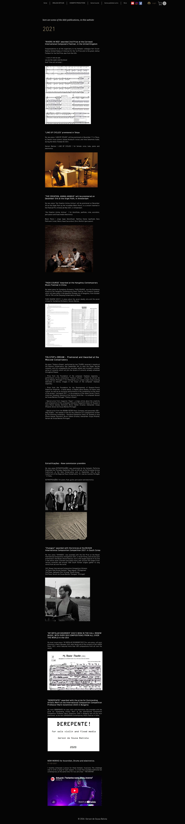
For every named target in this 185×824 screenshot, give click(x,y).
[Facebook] (140, 3)
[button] (162, 3)
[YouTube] (132, 3)
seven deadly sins (82, 299)
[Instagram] (136, 3)
